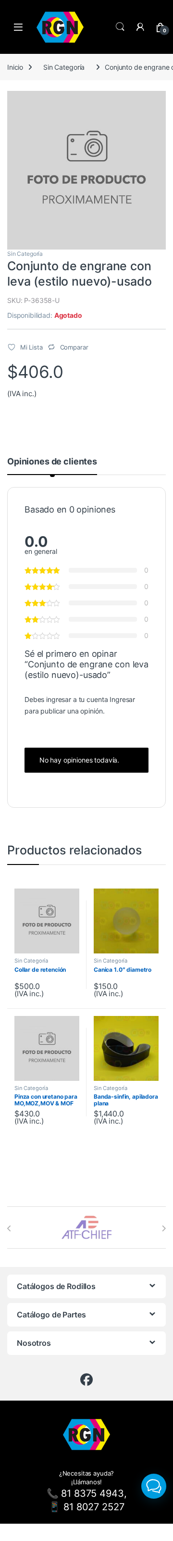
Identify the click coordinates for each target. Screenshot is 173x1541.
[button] (153, 1486)
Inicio (15, 67)
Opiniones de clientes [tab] (52, 461)
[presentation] (9, 1228)
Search (120, 27)
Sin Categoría (64, 67)
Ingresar (122, 699)
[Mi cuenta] (140, 27)
